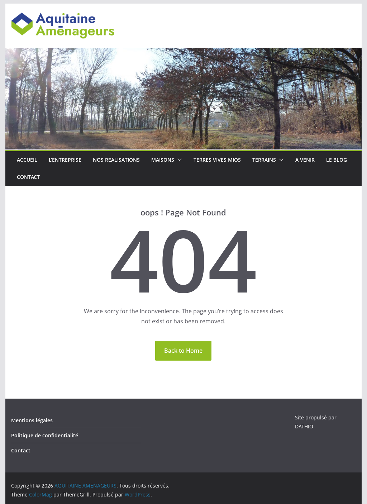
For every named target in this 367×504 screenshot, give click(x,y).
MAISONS (162, 159)
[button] (178, 160)
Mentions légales (32, 420)
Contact (20, 450)
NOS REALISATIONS (116, 159)
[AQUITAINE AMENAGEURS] (183, 53)
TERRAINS (264, 159)
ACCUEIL (27, 159)
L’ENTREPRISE (65, 159)
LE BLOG (336, 159)
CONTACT (28, 176)
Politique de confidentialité (44, 435)
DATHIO (304, 426)
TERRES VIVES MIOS (217, 159)
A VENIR (305, 159)
